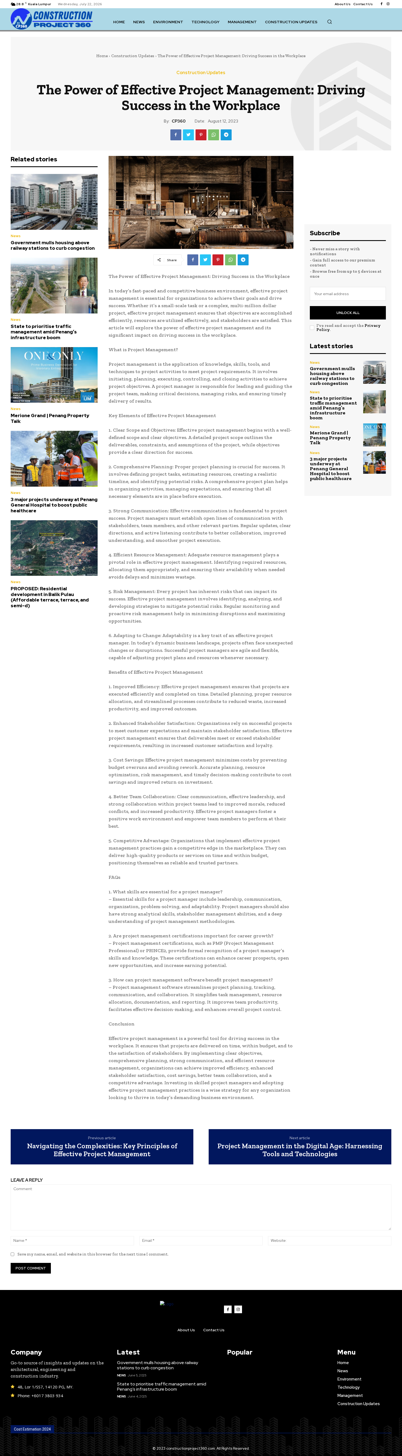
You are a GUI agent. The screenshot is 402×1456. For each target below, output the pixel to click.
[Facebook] (381, 4)
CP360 (179, 121)
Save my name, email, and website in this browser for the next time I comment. (93, 1254)
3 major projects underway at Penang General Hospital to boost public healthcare (54, 505)
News (16, 236)
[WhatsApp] (213, 134)
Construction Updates (132, 55)
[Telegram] (226, 134)
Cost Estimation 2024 (32, 1429)
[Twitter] (188, 134)
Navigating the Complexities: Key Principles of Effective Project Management (102, 1149)
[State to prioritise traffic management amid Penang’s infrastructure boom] (54, 285)
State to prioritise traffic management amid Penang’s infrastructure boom (44, 332)
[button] (329, 21)
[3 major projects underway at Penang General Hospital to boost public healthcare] (54, 459)
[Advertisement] (347, 190)
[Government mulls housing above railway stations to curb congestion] (54, 202)
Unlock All (348, 312)
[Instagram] (388, 4)
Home (102, 55)
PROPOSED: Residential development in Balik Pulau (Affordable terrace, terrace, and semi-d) (50, 597)
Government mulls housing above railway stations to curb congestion (53, 245)
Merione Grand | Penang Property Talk (50, 418)
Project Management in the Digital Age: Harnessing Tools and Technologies (299, 1149)
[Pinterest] (201, 134)
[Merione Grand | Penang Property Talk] (54, 375)
